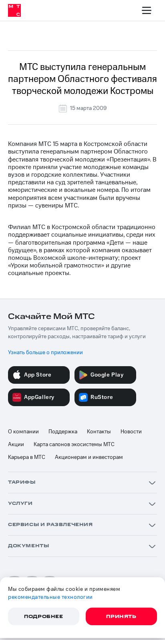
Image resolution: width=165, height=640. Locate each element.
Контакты (99, 432)
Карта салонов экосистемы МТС (74, 445)
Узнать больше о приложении (45, 353)
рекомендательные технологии (50, 597)
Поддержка (62, 432)
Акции (16, 445)
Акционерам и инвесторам (89, 457)
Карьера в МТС (26, 457)
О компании (23, 432)
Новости (131, 432)
